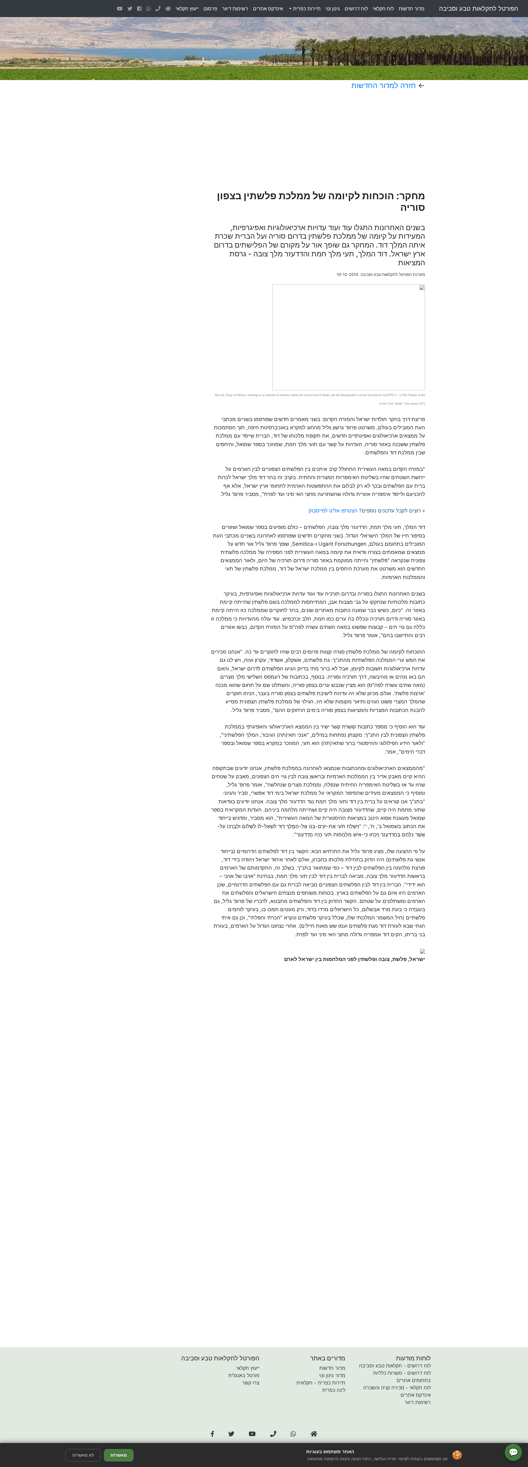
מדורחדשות (411, 9)
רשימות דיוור (418, 1402)
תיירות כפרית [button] (306, 9)
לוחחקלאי (383, 9)
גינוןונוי (332, 9)
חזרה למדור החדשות (383, 85)
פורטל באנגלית (243, 1375)
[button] (212, 1434)
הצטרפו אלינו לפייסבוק (333, 511)
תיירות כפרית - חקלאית (320, 1383)
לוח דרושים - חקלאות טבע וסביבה (395, 1365)
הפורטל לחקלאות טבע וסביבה (478, 8)
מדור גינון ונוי (332, 1375)
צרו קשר (250, 1383)
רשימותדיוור (235, 9)
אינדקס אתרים (416, 1395)
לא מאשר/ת (83, 1455)
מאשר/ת (119, 1455)
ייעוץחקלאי (187, 9)
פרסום (210, 9)
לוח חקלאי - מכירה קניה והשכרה (397, 1387)
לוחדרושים (356, 9)
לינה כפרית (333, 1390)
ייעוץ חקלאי (247, 1368)
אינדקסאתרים (268, 9)
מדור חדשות (332, 1368)
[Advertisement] (297, 140)
